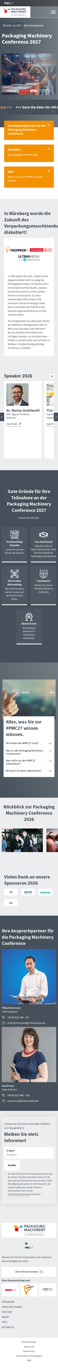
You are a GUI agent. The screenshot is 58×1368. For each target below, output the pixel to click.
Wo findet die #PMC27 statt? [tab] (22, 743)
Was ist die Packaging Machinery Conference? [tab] (24, 752)
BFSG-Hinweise (29, 1342)
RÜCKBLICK (8, 1327)
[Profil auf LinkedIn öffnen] (26, 1243)
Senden (12, 1165)
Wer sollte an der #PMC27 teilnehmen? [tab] (20, 762)
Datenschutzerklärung (18, 1194)
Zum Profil (11, 423)
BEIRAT (6, 1317)
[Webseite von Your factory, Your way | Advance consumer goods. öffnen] (28, 892)
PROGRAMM (8, 1302)
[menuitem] (14, 1302)
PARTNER (7, 1312)
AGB (29, 1360)
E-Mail (11, 1150)
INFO (4, 1322)
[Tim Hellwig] (17, 394)
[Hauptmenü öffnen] (53, 12)
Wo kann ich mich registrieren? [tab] (23, 770)
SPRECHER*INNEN (12, 1307)
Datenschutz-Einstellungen (29, 1355)
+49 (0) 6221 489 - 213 (18, 1017)
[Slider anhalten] (51, 376)
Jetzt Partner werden (26, 1271)
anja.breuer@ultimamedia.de (23, 1101)
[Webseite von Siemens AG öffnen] (45, 892)
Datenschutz (29, 1351)
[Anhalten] (53, 112)
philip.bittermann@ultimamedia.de (26, 1023)
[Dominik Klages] (46, 394)
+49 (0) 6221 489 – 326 (18, 1095)
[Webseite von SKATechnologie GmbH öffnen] (11, 902)
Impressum (29, 1346)
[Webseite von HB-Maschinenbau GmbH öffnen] (11, 892)
